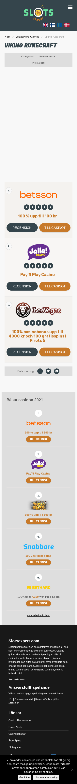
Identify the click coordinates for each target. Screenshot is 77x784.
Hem (7, 36)
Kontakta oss (16, 679)
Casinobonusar (16, 733)
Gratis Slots (15, 727)
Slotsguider (14, 747)
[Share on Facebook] (40, 371)
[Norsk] (66, 25)
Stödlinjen (13, 703)
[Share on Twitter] (48, 371)
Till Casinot (55, 227)
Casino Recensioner (19, 720)
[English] (45, 25)
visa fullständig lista (38, 615)
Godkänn (24, 777)
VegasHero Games (27, 36)
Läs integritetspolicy (46, 777)
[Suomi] (52, 25)
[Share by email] (56, 371)
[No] (72, 770)
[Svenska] (59, 25)
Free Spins (14, 740)
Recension (22, 227)
